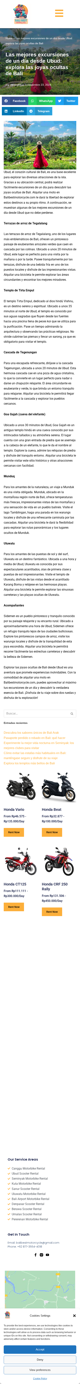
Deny (40, 1359)
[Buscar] (72, 713)
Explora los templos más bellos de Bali (29, 763)
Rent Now (14, 832)
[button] (74, 1316)
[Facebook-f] (35, 1255)
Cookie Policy (40, 1378)
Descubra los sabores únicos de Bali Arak (31, 732)
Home (9, 38)
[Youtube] (47, 1255)
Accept (40, 1349)
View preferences (40, 1369)
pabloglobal (17, 84)
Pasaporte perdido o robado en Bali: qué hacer (34, 738)
